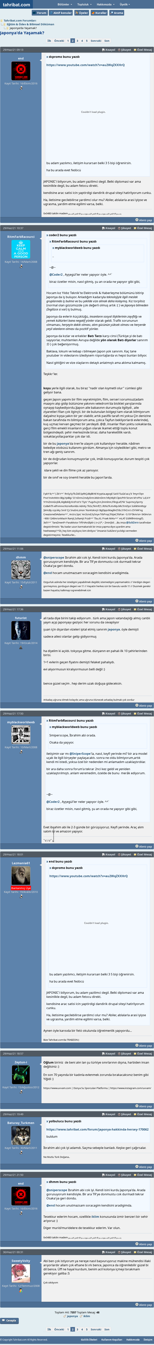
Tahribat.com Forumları (20, 20)
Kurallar (101, 13)
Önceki (59, 40)
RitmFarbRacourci (21, 237)
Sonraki (96, 40)
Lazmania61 (21, 863)
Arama (118, 13)
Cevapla (11, 1320)
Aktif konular (63, 13)
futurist (21, 618)
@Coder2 (56, 274)
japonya (63, 443)
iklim (95, 1217)
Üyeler (83, 13)
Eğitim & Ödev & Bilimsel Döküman (30, 24)
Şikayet (126, 49)
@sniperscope (53, 557)
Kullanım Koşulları (111, 1339)
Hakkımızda (133, 1339)
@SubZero (132, 522)
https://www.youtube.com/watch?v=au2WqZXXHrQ (85, 65)
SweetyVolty (21, 1261)
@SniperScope (80, 754)
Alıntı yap (145, 220)
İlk (49, 40)
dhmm (21, 557)
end (21, 58)
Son (106, 40)
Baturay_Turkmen (20, 1123)
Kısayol (110, 49)
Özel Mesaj (144, 49)
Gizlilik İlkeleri (89, 1339)
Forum (41, 13)
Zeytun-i (21, 1062)
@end (47, 573)
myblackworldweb (21, 722)
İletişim (148, 1339)
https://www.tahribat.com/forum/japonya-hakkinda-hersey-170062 (97, 1129)
